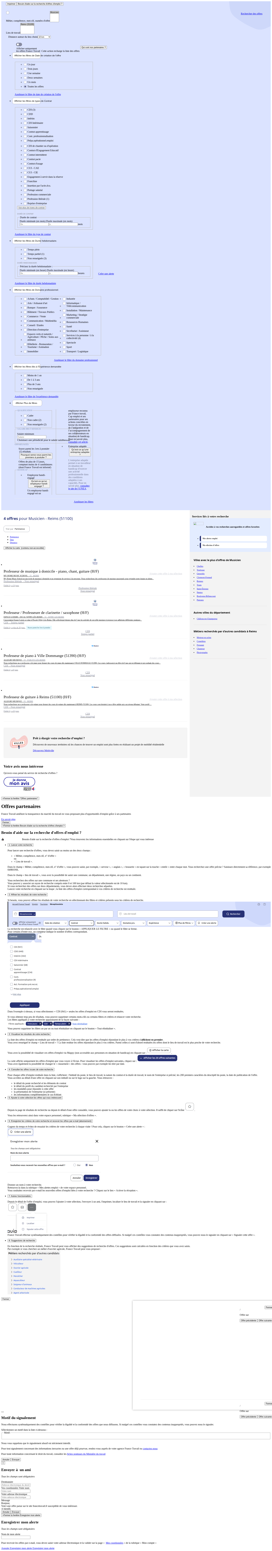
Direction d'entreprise (38, 329)
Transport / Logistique (77, 351)
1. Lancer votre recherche (20, 845)
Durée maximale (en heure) (60, 270)
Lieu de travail (13, 32)
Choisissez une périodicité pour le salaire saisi (39, 440)
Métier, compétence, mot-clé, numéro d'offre (28, 20)
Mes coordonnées (114, 1543)
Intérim (30, 118)
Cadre (30, 415)
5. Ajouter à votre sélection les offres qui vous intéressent (35, 1098)
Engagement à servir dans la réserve (45, 177)
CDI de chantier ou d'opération (42, 146)
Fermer (6, 822)
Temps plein (33, 249)
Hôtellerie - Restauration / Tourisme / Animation (40, 345)
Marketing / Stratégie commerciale (76, 316)
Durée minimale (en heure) (33, 270)
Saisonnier (32, 127)
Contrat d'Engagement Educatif (43, 150)
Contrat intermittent (37, 154)
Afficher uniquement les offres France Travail (47, 49)
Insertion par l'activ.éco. (39, 185)
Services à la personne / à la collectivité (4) (80, 336)
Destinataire (7, 1482)
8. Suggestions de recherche (22, 1240)
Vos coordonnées (10, 1488)
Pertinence (14, 537)
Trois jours (32, 68)
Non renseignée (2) (36, 424)
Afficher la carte (24, 548)
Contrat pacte (34, 159)
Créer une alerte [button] (106, 273)
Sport (69, 347)
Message (5, 1500)
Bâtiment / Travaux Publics (40, 312)
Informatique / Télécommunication (76, 304)
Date (12, 539)
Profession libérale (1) (38, 199)
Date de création (27, 55)
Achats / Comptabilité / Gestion (43, 298)
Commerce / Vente (36, 316)
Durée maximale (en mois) (59, 221)
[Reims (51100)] (27, 24)
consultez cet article (78, 442)
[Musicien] (54, 12)
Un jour (31, 64)
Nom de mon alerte (10, 1534)
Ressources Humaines (77, 322)
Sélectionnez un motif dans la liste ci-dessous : (24, 1429)
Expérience (27, 366)
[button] (95, 575)
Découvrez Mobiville (43, 750)
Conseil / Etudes (35, 325)
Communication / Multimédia (42, 320)
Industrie (70, 298)
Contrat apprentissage (38, 131)
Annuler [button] (16, 1548)
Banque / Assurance (37, 307)
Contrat (27, 101)
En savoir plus (8, 819)
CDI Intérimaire (35, 123)
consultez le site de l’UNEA (79, 487)
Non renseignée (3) (36, 258)
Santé (69, 326)
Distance (13, 542)
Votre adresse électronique (14, 1494)
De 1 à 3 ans (33, 379)
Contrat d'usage (35, 163)
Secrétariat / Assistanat (77, 331)
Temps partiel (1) (35, 254)
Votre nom (24, 1488)
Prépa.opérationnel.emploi (40, 140)
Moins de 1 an (34, 375)
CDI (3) (31, 109)
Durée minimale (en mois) (33, 221)
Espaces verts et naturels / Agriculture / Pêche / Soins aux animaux (42, 337)
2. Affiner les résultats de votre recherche (27, 894)
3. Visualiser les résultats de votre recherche (29, 1034)
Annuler (6, 1459)
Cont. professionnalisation (40, 136)
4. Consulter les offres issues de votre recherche (31, 1069)
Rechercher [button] (251, 13)
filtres (26, 403)
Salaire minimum (25, 434)
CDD (30, 114)
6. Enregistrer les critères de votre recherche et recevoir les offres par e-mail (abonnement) (50, 1121)
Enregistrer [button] (43, 1548)
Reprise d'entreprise (37, 203)
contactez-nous (150, 1448)
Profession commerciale (39, 194)
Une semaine (33, 73)
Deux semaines (34, 77)
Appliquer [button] (38, 94)
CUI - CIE (32, 172)
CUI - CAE (33, 168)
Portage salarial (34, 190)
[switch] (19, 44)
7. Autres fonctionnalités (20, 1196)
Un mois (31, 82)
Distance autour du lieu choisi (23, 36)
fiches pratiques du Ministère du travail (86, 1454)
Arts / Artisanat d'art (37, 303)
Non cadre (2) (34, 420)
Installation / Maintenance (79, 310)
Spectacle (71, 342)
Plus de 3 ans (33, 384)
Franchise (32, 181)
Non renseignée (35, 388)
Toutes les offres (35, 86)
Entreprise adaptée (77, 446)
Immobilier (32, 351)
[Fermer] (2, 1411)
